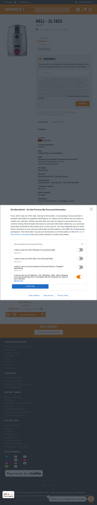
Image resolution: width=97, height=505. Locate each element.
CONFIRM (30, 286)
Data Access (48, 295)
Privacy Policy (62, 295)
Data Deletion (34, 295)
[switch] (80, 249)
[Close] (92, 209)
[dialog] (48, 252)
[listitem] (48, 244)
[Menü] (12, 492)
